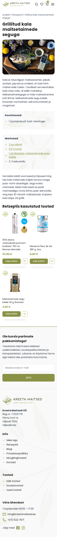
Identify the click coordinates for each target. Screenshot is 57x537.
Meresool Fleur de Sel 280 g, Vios (41, 248)
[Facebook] (18, 528)
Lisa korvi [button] (11, 261)
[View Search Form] (36, 4)
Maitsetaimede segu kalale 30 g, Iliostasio (13, 300)
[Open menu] (53, 4)
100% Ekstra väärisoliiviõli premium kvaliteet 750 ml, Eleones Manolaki (14, 244)
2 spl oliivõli (15, 144)
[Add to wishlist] (24, 261)
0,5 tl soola (15, 149)
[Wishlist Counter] (41, 4)
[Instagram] (23, 528)
